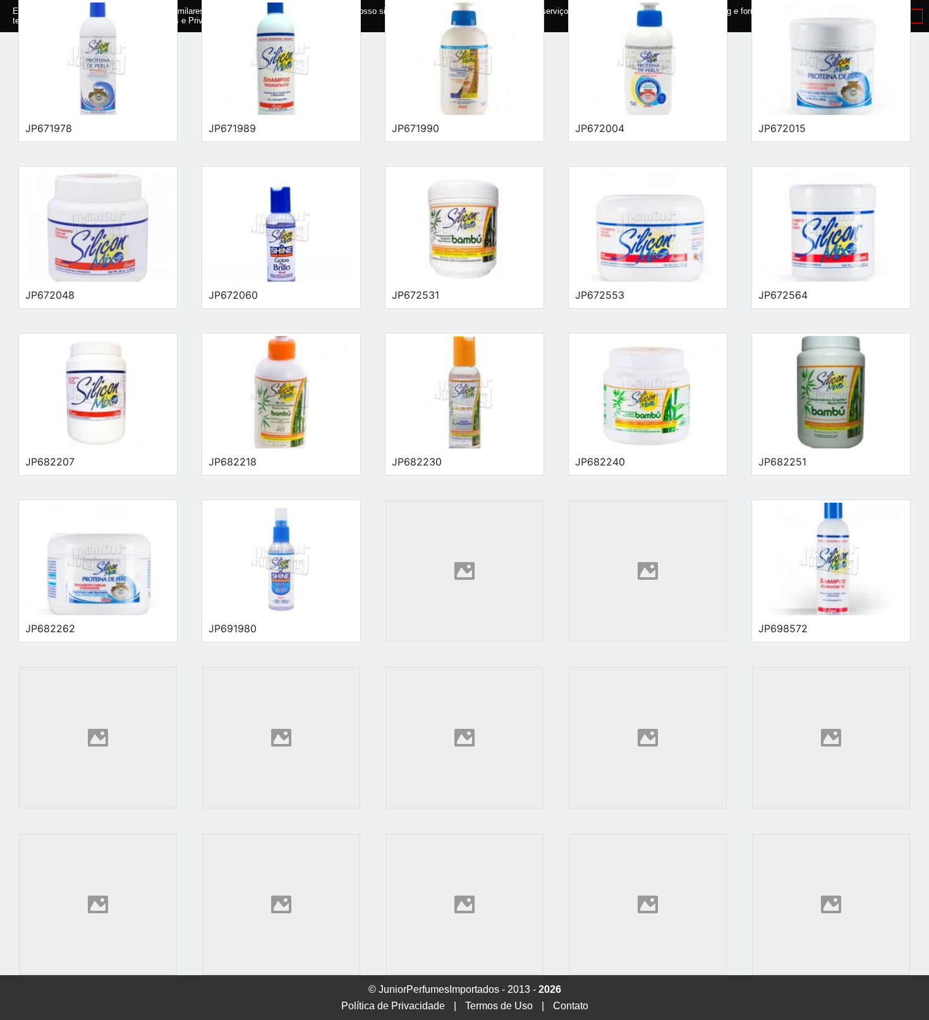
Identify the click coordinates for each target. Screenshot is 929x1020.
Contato (570, 1005)
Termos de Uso (499, 1005)
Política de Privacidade (393, 1005)
